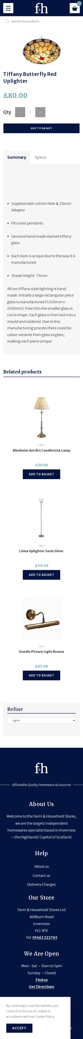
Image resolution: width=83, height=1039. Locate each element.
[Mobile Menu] (8, 8)
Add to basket (42, 128)
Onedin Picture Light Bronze (41, 652)
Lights (41, 445)
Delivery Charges (41, 884)
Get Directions (41, 986)
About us (41, 866)
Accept (19, 1028)
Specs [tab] (40, 157)
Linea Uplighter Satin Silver (41, 551)
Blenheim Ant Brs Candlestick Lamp (41, 450)
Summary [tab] (16, 157)
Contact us (41, 875)
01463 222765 (44, 937)
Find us (41, 979)
